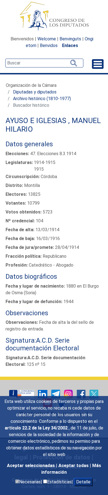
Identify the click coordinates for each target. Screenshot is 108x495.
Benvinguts (70, 38)
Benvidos (49, 45)
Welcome (46, 38)
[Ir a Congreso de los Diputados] (54, 16)
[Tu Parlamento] (22, 393)
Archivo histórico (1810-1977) (42, 98)
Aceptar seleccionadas (31, 465)
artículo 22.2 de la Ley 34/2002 (37, 428)
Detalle (83, 481)
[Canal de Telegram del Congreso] (56, 393)
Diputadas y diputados (34, 92)
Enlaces (70, 45)
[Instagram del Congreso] (69, 393)
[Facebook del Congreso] (81, 393)
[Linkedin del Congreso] (43, 393)
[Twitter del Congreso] (94, 393)
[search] (44, 63)
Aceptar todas (74, 465)
